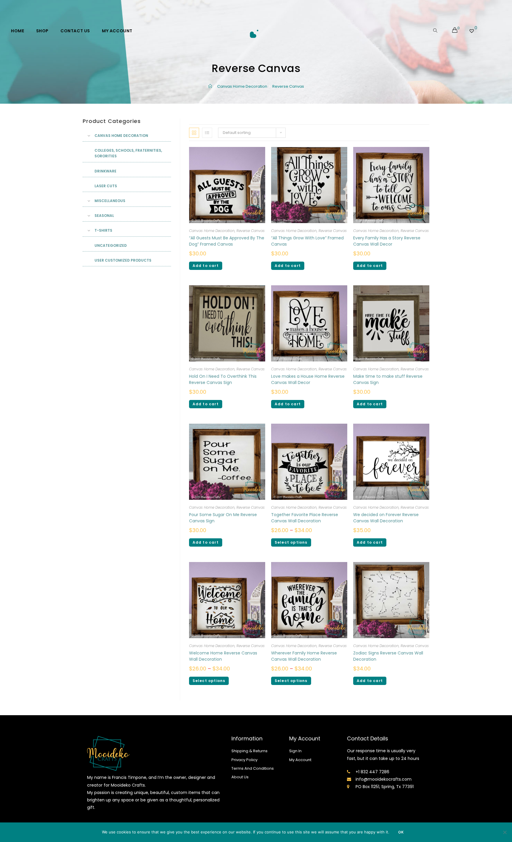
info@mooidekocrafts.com (384, 779)
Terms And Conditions (252, 768)
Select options (291, 542)
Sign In (295, 751)
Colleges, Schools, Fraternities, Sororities (128, 153)
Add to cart (206, 265)
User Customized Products (123, 260)
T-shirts (103, 230)
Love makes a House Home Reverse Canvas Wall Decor (308, 379)
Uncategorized (111, 245)
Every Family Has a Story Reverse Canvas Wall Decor (386, 241)
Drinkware (105, 171)
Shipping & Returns (249, 751)
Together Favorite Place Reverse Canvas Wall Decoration (304, 518)
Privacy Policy (244, 760)
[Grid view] (194, 133)
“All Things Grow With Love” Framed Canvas (307, 241)
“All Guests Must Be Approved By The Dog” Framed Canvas (226, 241)
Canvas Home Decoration (212, 230)
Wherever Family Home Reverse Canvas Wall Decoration (304, 656)
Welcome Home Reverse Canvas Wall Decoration (223, 656)
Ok (401, 832)
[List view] (207, 133)
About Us (240, 777)
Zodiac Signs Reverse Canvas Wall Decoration (388, 656)
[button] (407, 122)
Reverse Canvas (250, 230)
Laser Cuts (106, 185)
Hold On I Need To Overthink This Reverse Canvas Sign (223, 379)
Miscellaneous (110, 200)
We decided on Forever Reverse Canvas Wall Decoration (386, 518)
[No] (505, 832)
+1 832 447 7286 (372, 772)
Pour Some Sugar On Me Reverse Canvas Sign (223, 518)
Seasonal (104, 215)
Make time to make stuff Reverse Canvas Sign (388, 379)
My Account (300, 760)
